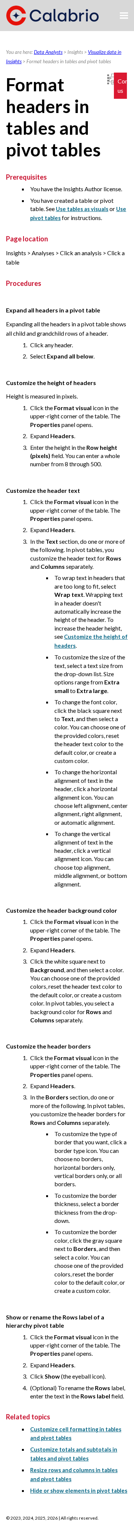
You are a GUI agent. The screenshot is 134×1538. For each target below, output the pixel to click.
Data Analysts (48, 52)
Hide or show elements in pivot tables (78, 1490)
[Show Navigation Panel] (124, 16)
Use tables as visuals (82, 209)
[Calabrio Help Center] (52, 15)
